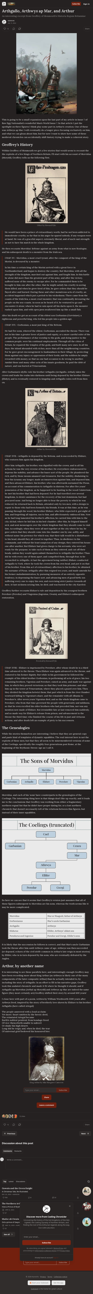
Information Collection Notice (45, 1251)
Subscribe (46, 1242)
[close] (70, 1206)
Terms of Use (58, 1248)
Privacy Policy (65, 1251)
